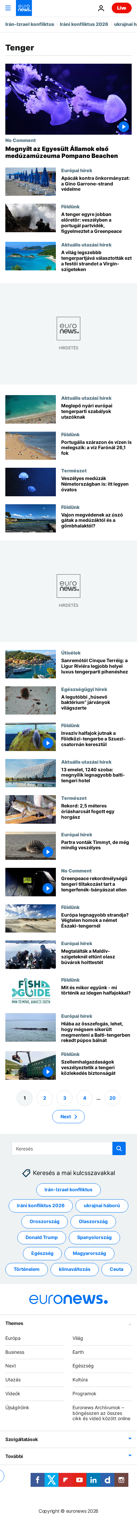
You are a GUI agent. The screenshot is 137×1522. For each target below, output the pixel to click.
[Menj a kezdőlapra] (24, 8)
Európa (13, 1338)
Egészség (42, 1253)
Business (14, 1352)
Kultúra (80, 1379)
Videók (12, 1393)
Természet (74, 470)
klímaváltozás (74, 1269)
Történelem (27, 1269)
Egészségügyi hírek (84, 688)
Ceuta (116, 1269)
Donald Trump (42, 1237)
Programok (84, 1393)
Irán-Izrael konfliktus (29, 24)
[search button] (119, 1148)
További (14, 1456)
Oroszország (45, 1221)
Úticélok (70, 652)
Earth (78, 1352)
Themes (14, 1323)
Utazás (13, 1379)
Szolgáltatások (21, 1439)
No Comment (20, 140)
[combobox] (69, 1148)
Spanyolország (94, 1237)
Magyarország (89, 1253)
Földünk (70, 206)
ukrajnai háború (102, 1206)
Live (121, 8)
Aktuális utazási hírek (86, 244)
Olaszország (93, 1221)
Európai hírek (76, 170)
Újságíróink (17, 1407)
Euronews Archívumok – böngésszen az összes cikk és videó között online (101, 1413)
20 (112, 1098)
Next (66, 1116)
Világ (77, 1338)
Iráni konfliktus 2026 (84, 24)
